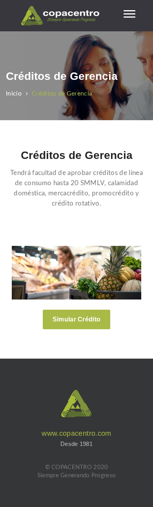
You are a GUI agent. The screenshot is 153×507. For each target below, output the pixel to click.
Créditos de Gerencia (62, 93)
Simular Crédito (77, 319)
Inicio (14, 93)
